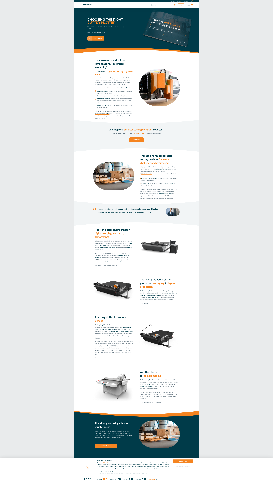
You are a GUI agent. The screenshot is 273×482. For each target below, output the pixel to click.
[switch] (119, 479)
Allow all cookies (183, 461)
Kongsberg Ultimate (147, 167)
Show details (152, 479)
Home (81, 10)
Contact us (137, 139)
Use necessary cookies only (183, 466)
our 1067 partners (105, 462)
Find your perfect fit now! (106, 445)
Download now (98, 38)
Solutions (86, 10)
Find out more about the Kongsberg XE (150, 402)
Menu (188, 5)
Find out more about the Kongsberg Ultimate (107, 265)
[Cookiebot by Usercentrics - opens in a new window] (87, 479)
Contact (181, 5)
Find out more (144, 303)
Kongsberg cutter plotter (102, 113)
